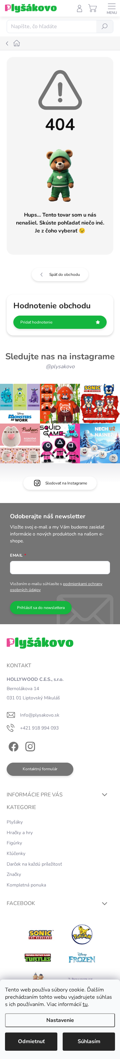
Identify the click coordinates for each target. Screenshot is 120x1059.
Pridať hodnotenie (36, 322)
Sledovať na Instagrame (66, 483)
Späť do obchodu (64, 274)
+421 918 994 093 (39, 728)
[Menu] (111, 8)
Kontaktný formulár (40, 769)
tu (85, 1004)
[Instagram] (29, 745)
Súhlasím (89, 1041)
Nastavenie (60, 1020)
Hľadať (105, 26)
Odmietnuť (31, 1041)
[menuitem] (15, 822)
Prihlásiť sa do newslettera (41, 607)
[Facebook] (12, 745)
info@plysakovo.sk (39, 715)
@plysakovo (60, 366)
